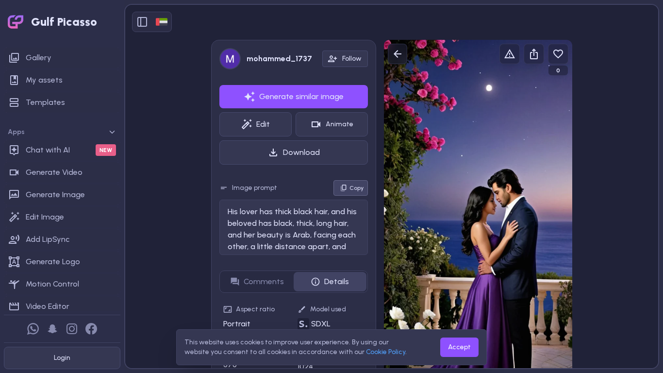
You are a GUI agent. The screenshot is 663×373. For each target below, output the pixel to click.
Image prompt (254, 188)
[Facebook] (91, 329)
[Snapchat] (52, 329)
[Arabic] (161, 22)
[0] (558, 54)
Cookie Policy (385, 352)
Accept (459, 347)
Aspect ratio (255, 309)
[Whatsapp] (33, 329)
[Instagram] (72, 329)
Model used (328, 309)
